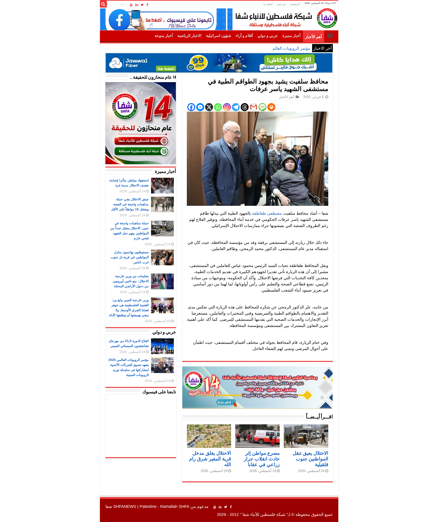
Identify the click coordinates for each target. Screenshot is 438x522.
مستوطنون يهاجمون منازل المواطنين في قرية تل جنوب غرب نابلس (130, 257)
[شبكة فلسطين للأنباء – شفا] (285, 17)
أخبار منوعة (164, 36)
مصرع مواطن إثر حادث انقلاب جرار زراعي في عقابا (262, 458)
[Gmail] (254, 107)
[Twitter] (142, 5)
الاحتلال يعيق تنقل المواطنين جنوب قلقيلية (310, 458)
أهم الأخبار (313, 37)
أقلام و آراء (244, 36)
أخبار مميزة (291, 36)
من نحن (281, 4)
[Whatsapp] (218, 107)
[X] (209, 107)
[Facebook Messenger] (200, 107)
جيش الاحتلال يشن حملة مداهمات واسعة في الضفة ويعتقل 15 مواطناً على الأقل (130, 204)
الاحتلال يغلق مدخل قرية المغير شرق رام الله (210, 458)
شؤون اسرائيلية (218, 36)
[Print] (271, 107)
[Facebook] (147, 5)
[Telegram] (236, 107)
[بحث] (103, 4)
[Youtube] (131, 5)
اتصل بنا (267, 4)
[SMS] (262, 107)
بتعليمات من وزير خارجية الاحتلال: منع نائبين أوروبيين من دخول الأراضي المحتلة (131, 281)
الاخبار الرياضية (189, 36)
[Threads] (245, 107)
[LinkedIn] (136, 5)
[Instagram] (227, 107)
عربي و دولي (268, 36)
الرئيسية (295, 4)
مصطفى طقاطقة (267, 213)
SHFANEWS (124, 506)
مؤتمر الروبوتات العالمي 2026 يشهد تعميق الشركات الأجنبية (260, 48)
